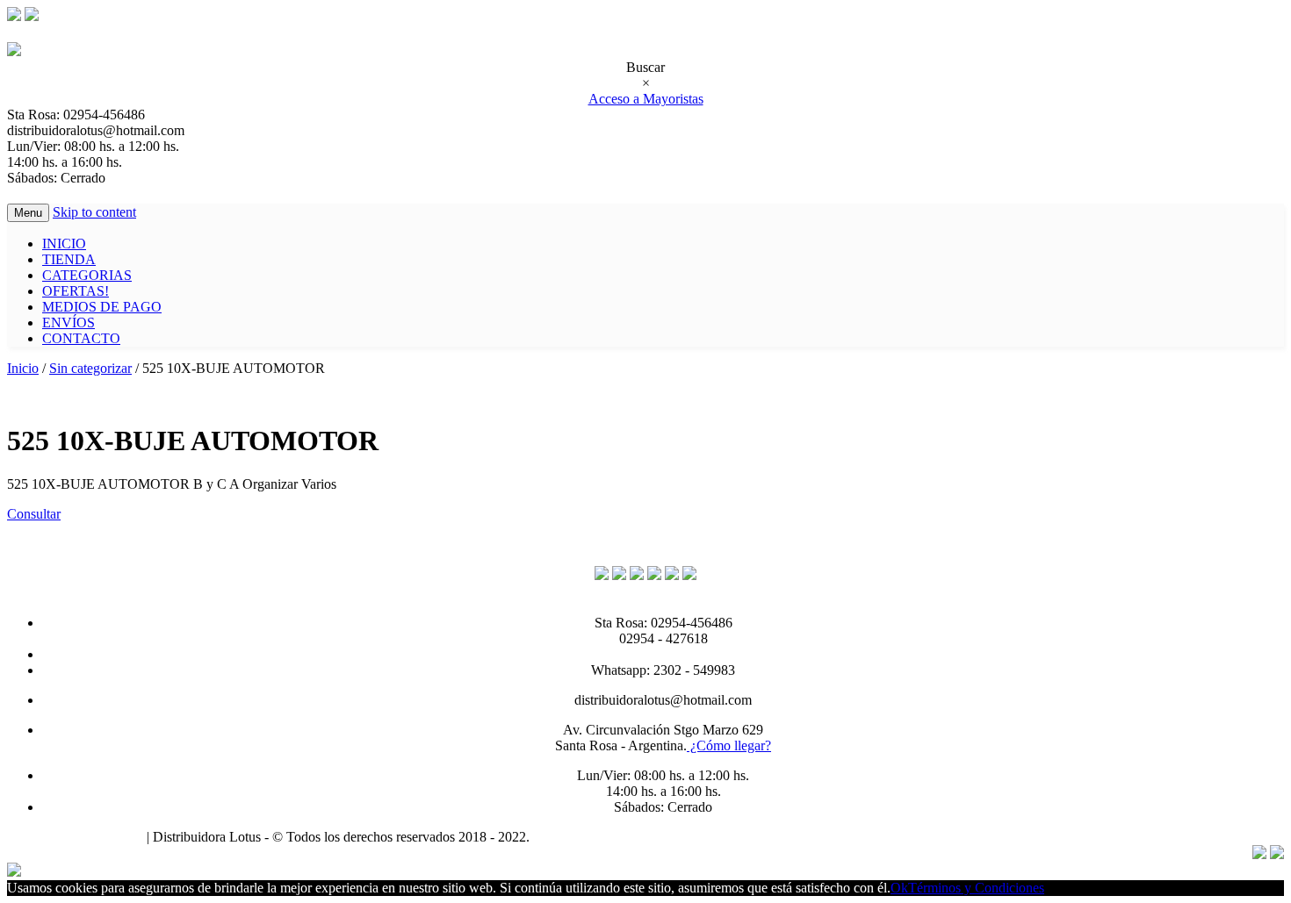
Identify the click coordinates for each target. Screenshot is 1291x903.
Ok (899, 887)
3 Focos (555, 836)
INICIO (64, 243)
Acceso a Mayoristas (645, 98)
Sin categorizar (90, 368)
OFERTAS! (75, 290)
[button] (34, 513)
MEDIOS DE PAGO (102, 306)
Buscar (645, 67)
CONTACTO (81, 338)
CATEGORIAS (87, 275)
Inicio (23, 368)
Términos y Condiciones (75, 836)
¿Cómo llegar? (729, 745)
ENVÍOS (68, 322)
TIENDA (69, 259)
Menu (28, 212)
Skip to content (94, 211)
